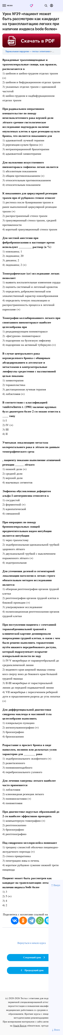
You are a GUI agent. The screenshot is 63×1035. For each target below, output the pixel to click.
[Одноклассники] (23, 920)
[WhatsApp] (40, 920)
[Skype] (48, 920)
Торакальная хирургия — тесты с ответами (27, 51)
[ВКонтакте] (15, 920)
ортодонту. (47, 1025)
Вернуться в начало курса (31, 943)
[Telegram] (31, 920)
